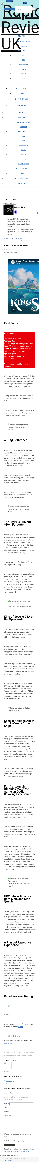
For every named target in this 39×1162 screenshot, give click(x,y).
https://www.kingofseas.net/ (22, 344)
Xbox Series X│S (23, 50)
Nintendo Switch (23, 41)
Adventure (13, 238)
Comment (7, 1116)
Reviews (21, 36)
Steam (23, 74)
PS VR (24, 78)
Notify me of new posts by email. (17, 1141)
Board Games (23, 83)
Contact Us (21, 105)
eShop (20, 1027)
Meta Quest (23, 64)
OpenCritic (8, 1043)
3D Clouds (7, 1052)
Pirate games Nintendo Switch (16, 1055)
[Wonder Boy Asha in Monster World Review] (9, 1081)
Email (6, 1108)
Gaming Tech (23, 93)
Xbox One (23, 46)
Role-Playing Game (23, 241)
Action (6, 238)
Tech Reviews (21, 88)
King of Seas (26, 1052)
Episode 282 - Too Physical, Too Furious (21, 229)
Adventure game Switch (16, 1052)
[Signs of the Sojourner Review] (8, 1069)
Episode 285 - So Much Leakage (18, 219)
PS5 (23, 55)
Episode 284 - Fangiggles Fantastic (19, 221)
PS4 (23, 60)
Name (6, 1104)
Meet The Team (21, 99)
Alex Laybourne (11, 1060)
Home (21, 30)
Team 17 (8, 1058)
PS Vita (23, 69)
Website (6, 1112)
